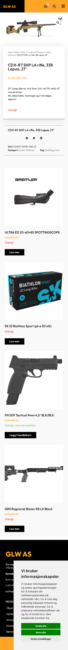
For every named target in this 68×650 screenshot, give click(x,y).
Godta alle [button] (40, 626)
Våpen (16, 52)
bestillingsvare (51, 150)
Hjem (10, 52)
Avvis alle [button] (41, 632)
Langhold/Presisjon (35, 52)
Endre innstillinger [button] (41, 639)
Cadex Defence (26, 150)
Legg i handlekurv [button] (20, 435)
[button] (54, 6)
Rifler (23, 52)
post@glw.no (12, 591)
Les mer (14, 252)
